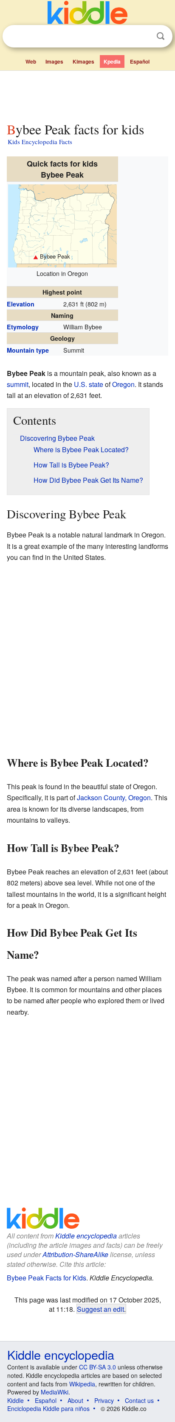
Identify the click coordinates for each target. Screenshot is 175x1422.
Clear (143, 36)
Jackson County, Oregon (114, 797)
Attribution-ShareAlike (75, 1254)
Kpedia (112, 61)
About (75, 1400)
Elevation (20, 304)
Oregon (123, 384)
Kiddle (15, 1400)
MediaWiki (54, 1392)
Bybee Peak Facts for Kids (46, 1278)
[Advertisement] (87, 94)
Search (160, 36)
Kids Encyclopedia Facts (40, 141)
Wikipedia (82, 1384)
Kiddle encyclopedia (86, 1236)
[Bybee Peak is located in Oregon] (62, 224)
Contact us (139, 1400)
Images (54, 61)
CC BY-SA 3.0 (97, 1367)
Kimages (83, 61)
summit (17, 384)
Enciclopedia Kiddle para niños (48, 1408)
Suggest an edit (100, 1308)
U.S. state (88, 384)
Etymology (23, 327)
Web (30, 61)
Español (140, 61)
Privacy (104, 1400)
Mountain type (28, 350)
